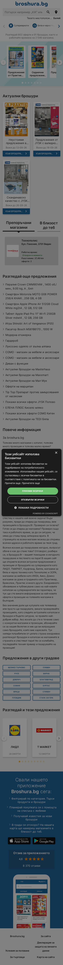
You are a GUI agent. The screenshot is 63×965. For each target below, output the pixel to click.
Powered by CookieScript (45, 513)
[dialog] (31, 482)
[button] (31, 508)
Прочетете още (31, 483)
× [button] (56, 453)
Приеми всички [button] (32, 490)
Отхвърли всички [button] (33, 499)
